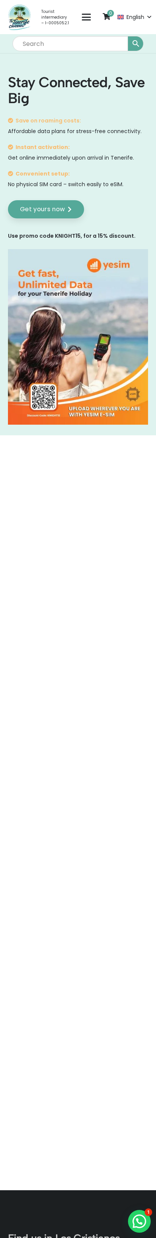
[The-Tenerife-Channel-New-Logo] (19, 17)
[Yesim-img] (78, 337)
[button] (86, 17)
